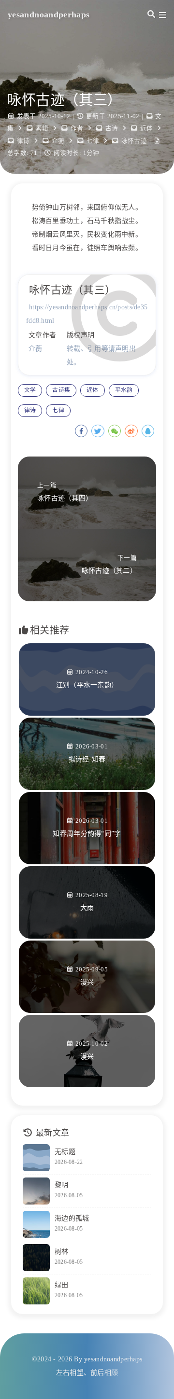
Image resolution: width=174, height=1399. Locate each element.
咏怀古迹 (134, 141)
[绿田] (36, 1290)
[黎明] (36, 1191)
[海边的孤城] (36, 1224)
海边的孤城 (72, 1218)
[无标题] (36, 1157)
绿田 (62, 1284)
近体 (146, 128)
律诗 (23, 141)
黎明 (62, 1185)
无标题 (65, 1151)
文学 (30, 390)
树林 (62, 1251)
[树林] (36, 1257)
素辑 (42, 128)
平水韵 (124, 390)
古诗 (111, 128)
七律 (93, 141)
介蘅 (58, 141)
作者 (77, 128)
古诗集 (61, 390)
